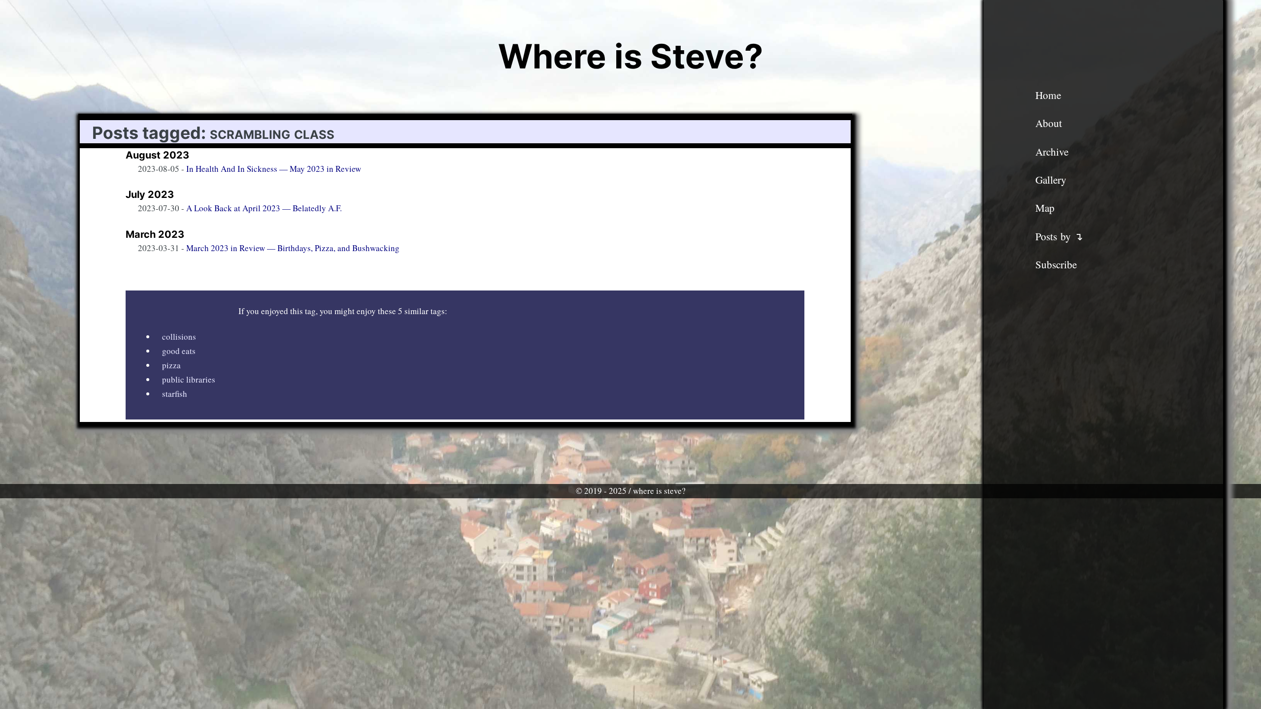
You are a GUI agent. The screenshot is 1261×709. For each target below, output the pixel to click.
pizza (171, 365)
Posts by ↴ (1059, 236)
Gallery (1050, 180)
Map (1045, 208)
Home (1048, 95)
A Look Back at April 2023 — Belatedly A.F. (264, 208)
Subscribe (1056, 264)
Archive (1051, 152)
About (1048, 123)
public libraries (188, 379)
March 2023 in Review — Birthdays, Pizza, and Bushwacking (292, 248)
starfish (174, 393)
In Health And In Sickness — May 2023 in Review (273, 168)
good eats (179, 350)
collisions (179, 336)
